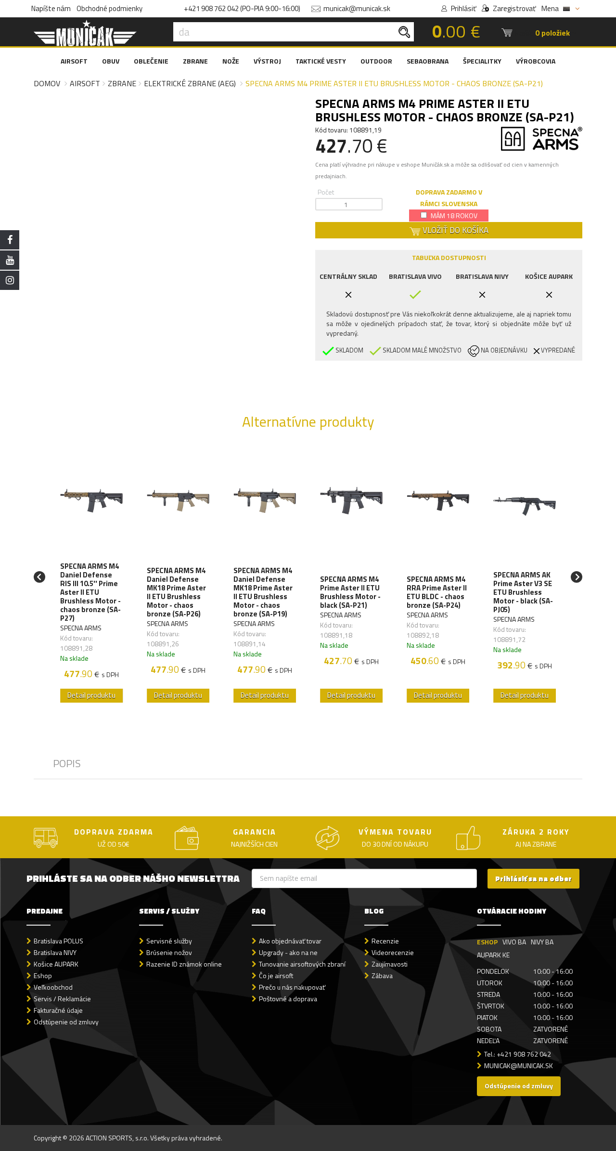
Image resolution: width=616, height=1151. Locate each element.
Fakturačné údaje (58, 1010)
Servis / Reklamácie (62, 999)
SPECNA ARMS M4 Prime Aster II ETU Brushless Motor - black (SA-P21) (350, 592)
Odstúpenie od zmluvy (66, 1022)
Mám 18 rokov (453, 215)
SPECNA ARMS (81, 628)
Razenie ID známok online (184, 964)
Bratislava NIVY (55, 952)
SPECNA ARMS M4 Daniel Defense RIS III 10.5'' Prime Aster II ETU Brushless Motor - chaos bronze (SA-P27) (90, 592)
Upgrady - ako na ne (288, 952)
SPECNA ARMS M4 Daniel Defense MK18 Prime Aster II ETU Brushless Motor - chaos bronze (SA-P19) (263, 592)
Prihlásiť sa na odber (533, 878)
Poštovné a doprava (288, 999)
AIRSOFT (74, 61)
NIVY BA (542, 942)
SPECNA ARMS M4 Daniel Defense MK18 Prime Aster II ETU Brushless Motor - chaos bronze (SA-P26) (176, 592)
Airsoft (85, 83)
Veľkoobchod (53, 987)
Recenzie (385, 941)
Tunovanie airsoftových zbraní (302, 964)
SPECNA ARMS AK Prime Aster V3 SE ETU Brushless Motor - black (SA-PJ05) (523, 592)
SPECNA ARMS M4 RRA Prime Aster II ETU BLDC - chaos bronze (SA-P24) (437, 592)
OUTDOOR (376, 61)
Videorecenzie (393, 952)
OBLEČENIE (151, 61)
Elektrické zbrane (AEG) (190, 83)
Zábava (382, 975)
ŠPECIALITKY (482, 61)
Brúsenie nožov (169, 952)
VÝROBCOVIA (535, 61)
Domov (47, 83)
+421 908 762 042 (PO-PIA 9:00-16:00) (242, 8)
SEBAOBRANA (428, 61)
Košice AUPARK (56, 964)
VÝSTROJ (267, 61)
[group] (91, 577)
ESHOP (487, 942)
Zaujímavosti (390, 964)
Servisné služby (169, 941)
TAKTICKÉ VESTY (320, 61)
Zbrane (122, 83)
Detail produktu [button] (91, 695)
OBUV (110, 61)
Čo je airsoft (276, 975)
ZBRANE (195, 61)
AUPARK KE (493, 955)
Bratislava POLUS (58, 941)
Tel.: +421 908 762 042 (517, 1054)
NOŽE (230, 61)
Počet (326, 192)
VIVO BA (514, 942)
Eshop (43, 975)
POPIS (67, 763)
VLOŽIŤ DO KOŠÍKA (454, 230)
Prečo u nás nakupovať (292, 987)
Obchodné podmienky (109, 8)
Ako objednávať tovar (290, 941)
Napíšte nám (51, 8)
